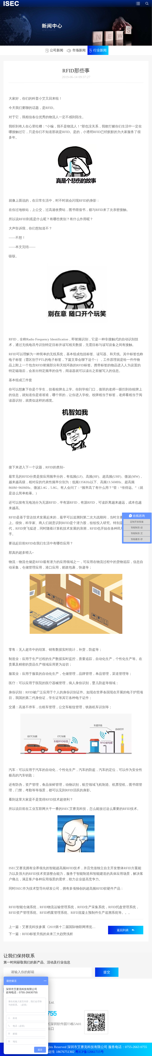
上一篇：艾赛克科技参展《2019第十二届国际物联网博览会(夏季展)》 (53, 927)
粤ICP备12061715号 (89, 1052)
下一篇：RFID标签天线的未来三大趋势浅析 (41, 934)
